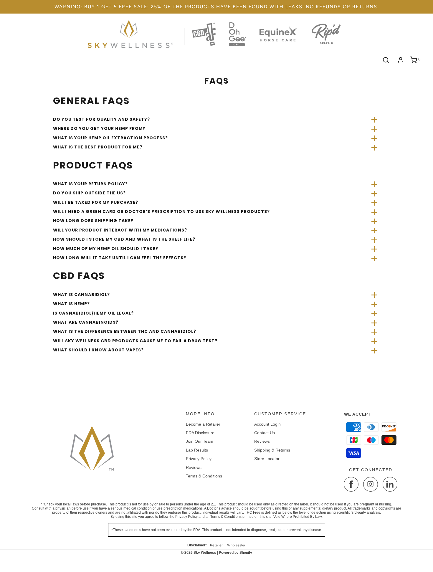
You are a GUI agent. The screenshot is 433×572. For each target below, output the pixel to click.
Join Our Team (199, 441)
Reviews (193, 467)
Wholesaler (236, 545)
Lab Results (197, 450)
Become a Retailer (203, 424)
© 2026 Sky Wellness (198, 552)
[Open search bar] (386, 60)
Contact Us (264, 432)
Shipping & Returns (272, 450)
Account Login (267, 424)
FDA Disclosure (200, 432)
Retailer (216, 545)
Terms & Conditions (204, 476)
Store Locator (267, 458)
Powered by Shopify (235, 552)
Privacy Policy (198, 458)
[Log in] (400, 60)
